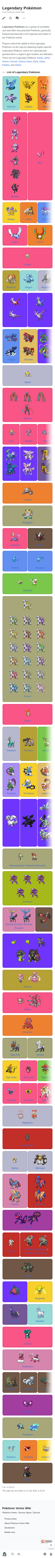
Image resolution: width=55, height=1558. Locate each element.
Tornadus (11, 793)
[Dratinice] (11, 1448)
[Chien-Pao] (28, 1380)
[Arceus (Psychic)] (14, 674)
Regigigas (27, 522)
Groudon (28, 359)
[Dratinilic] (46, 1448)
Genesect (27, 901)
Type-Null (15, 1055)
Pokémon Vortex (9, 1512)
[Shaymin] (21, 582)
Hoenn (5, 61)
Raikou (11, 219)
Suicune (46, 219)
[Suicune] (46, 210)
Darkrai (40, 545)
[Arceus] (27, 604)
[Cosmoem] (28, 1091)
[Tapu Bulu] (46, 1069)
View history (10, 18)
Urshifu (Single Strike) (36, 1253)
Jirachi (27, 382)
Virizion (46, 750)
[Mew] (40, 154)
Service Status (25, 1512)
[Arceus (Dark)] (27, 620)
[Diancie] (21, 978)
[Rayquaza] (46, 337)
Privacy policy (11, 1519)
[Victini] (27, 712)
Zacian (15, 1204)
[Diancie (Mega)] (34, 978)
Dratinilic (46, 1457)
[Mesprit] (28, 432)
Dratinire (28, 1457)
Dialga (11, 477)
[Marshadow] (27, 1137)
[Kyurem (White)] (46, 834)
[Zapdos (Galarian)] (28, 98)
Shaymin (27, 590)
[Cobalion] (11, 742)
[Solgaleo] (46, 1091)
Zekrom (28, 829)
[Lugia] (15, 233)
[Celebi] (27, 256)
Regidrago (15, 1298)
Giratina (46, 477)
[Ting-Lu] (46, 1380)
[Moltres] (46, 84)
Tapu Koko (11, 1077)
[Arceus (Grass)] (41, 647)
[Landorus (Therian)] (46, 784)
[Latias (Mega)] (15, 315)
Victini (27, 721)
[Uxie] (11, 432)
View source (4, 18)
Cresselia (15, 545)
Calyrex (27, 1344)
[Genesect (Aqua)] (27, 879)
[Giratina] (46, 455)
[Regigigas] (27, 514)
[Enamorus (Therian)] (34, 1358)
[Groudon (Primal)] (28, 351)
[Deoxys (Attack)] (27, 396)
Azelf (46, 441)
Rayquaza (46, 359)
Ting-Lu (46, 1389)
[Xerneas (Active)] (12, 915)
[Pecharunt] (27, 1403)
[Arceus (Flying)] (14, 647)
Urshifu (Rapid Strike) (36, 1249)
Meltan (15, 1168)
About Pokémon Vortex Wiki (17, 1523)
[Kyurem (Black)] (46, 821)
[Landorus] (46, 771)
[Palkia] (28, 455)
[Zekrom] (28, 821)
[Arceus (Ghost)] (27, 647)
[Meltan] (15, 1159)
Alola (35, 61)
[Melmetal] (40, 1159)
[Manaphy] (40, 559)
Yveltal (43, 926)
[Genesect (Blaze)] (41, 879)
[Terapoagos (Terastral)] (34, 1426)
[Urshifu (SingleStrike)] (43, 1241)
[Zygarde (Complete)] (34, 955)
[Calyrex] (27, 1335)
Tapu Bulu (46, 1077)
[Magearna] (21, 1114)
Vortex (18, 65)
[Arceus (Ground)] (14, 660)
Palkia (29, 477)
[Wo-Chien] (11, 1380)
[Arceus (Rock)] (27, 674)
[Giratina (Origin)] (46, 468)
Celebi (27, 264)
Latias (15, 323)
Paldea (5, 65)
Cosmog (11, 1100)
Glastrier (40, 1321)
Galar (42, 61)
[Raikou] (11, 210)
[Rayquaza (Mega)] (46, 351)
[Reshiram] (11, 821)
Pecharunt (27, 1412)
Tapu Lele (29, 1077)
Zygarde (27, 964)
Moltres (46, 106)
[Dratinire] (28, 1448)
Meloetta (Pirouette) (36, 865)
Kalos (29, 61)
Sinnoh (13, 61)
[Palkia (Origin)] (28, 468)
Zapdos (28, 106)
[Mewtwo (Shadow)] (15, 188)
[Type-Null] (15, 1046)
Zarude (27, 1276)
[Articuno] (11, 84)
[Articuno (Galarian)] (11, 98)
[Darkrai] (40, 536)
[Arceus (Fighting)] (27, 633)
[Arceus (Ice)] (27, 660)
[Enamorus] (21, 1358)
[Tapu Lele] (28, 1069)
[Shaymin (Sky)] (34, 582)
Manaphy (40, 568)
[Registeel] (46, 278)
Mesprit (28, 441)
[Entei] (28, 210)
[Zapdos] (28, 84)
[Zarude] (27, 1267)
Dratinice (11, 1457)
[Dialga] (11, 455)
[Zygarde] (21, 955)
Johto (47, 58)
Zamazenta (40, 1204)
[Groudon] (28, 337)
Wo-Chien (11, 1389)
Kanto (40, 58)
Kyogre (11, 359)
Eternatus (27, 1227)
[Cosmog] (11, 1091)
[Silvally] (40, 1046)
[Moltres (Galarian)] (46, 98)
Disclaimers (10, 1528)
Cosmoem (29, 1100)
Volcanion (28, 1032)
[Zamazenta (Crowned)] (40, 1195)
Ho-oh (40, 242)
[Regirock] (11, 278)
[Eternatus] (21, 1218)
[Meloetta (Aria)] (21, 857)
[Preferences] (45, 1554)
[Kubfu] (11, 1242)
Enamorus (27, 1366)
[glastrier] (40, 1312)
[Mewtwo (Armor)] (15, 161)
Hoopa (27, 1009)
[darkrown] (27, 1471)
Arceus (27, 696)
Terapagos (27, 1434)
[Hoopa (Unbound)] (34, 1001)
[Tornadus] (11, 771)
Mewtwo (15, 196)
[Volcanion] (27, 1023)
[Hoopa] (21, 1001)
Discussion (17, 18)
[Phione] (15, 559)
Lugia (15, 242)
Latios (40, 323)
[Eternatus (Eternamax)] (34, 1218)
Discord (36, 1512)
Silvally (40, 1055)
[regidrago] (15, 1290)
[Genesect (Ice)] (21, 893)
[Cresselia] (15, 536)
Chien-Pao (28, 1389)
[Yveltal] (44, 917)
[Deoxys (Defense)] (41, 396)
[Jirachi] (27, 373)
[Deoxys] (14, 396)
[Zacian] (15, 1182)
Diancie (27, 987)
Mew (40, 163)
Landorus (46, 793)
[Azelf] (46, 432)
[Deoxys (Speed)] (27, 409)
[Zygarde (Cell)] (14, 942)
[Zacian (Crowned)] (15, 1195)
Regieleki (40, 1298)
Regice (28, 287)
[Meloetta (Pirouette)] (34, 857)
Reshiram (11, 829)
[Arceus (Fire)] (41, 633)
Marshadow (27, 1145)
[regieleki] (40, 1290)
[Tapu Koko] (11, 1069)
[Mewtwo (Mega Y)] (15, 147)
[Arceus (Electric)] (14, 633)
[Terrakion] (28, 742)
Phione (15, 568)
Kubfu (11, 1251)
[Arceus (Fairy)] (41, 687)
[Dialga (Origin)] (11, 468)
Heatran (28, 500)
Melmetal (40, 1168)
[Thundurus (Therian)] (28, 784)
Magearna (27, 1123)
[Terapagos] (21, 1426)
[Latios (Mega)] (40, 315)
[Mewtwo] (15, 121)
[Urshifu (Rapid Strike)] (29, 1241)
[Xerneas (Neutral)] (25, 915)
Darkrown (27, 1480)
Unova (21, 61)
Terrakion (28, 750)
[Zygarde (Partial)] (41, 942)
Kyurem (46, 843)
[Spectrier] (15, 1312)
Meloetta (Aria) (17, 865)
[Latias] (15, 301)
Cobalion (11, 750)
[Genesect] (14, 879)
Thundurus (28, 793)
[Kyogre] (11, 337)
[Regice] (28, 278)
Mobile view (10, 1532)
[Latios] (40, 301)
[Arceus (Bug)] (14, 620)
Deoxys (27, 418)
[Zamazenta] (40, 1182)
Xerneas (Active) (13, 924)
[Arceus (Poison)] (41, 660)
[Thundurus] (28, 771)
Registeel (46, 287)
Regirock (11, 287)
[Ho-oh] (40, 233)
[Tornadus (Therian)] (11, 784)
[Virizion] (46, 742)
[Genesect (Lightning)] (34, 893)
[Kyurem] (46, 807)
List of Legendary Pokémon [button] (23, 72)
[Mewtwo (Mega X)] (15, 134)
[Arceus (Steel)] (41, 674)
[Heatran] (27, 491)
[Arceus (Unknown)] (27, 687)
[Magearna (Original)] (34, 1114)
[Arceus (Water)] (14, 687)
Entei (28, 219)
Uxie (11, 441)
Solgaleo (46, 1100)
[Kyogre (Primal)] (11, 351)
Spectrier (14, 1321)
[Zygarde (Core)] (27, 942)
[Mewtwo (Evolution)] (15, 174)
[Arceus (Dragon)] (41, 620)
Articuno (11, 106)
